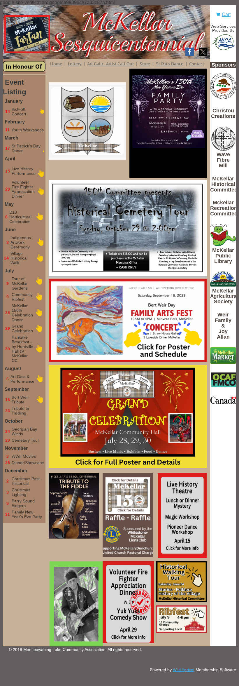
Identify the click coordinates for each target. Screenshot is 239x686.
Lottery (74, 64)
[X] (203, 52)
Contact (196, 64)
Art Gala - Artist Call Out (110, 64)
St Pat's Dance (169, 64)
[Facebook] (189, 52)
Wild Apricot (183, 669)
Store (145, 64)
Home (56, 64)
